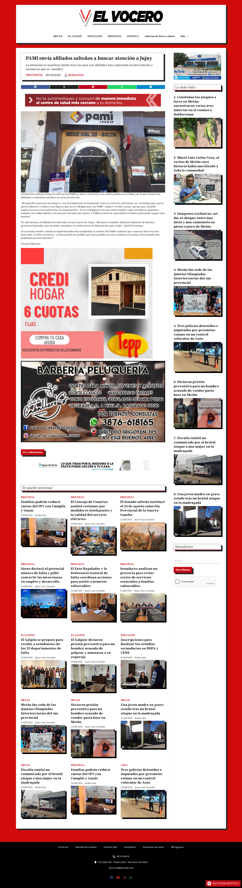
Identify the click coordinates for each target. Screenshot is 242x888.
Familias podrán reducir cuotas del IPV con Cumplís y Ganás (43, 506)
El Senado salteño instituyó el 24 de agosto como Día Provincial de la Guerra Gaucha (142, 508)
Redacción (76, 75)
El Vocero (63, 847)
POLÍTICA (133, 36)
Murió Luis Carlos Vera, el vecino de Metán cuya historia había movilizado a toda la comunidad (196, 164)
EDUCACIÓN (128, 635)
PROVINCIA (115, 36)
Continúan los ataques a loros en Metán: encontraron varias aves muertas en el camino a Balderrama (195, 105)
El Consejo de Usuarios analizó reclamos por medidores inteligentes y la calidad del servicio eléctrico (91, 510)
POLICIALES (95, 36)
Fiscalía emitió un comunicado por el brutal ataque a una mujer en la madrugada (42, 776)
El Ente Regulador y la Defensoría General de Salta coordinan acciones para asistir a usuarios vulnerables (91, 577)
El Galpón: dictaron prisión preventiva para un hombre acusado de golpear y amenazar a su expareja (93, 648)
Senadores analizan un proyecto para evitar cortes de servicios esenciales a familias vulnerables (138, 577)
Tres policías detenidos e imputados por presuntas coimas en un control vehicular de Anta (141, 776)
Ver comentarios (33, 452)
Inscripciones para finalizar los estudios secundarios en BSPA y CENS (139, 646)
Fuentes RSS (110, 847)
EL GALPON (75, 36)
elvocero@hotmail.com (121, 867)
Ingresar (179, 847)
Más (182, 36)
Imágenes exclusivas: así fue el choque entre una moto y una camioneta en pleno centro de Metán (196, 220)
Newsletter (184, 547)
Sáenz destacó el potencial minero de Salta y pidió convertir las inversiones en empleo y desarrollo (42, 575)
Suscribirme (183, 569)
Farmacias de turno (153, 847)
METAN (57, 36)
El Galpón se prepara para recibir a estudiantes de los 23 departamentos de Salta (42, 646)
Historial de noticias (86, 847)
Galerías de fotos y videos (160, 36)
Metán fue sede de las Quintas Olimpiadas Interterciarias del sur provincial (39, 711)
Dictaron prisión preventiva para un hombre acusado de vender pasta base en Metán (88, 713)
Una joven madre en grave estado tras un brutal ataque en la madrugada (142, 709)
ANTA (124, 765)
